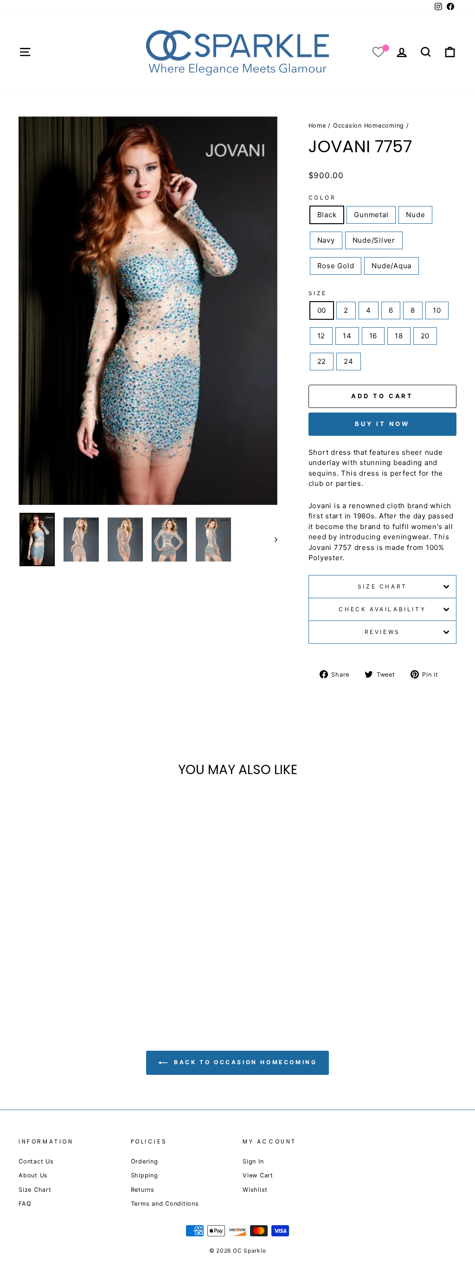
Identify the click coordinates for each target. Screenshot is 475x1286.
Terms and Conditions (165, 1203)
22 (322, 361)
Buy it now (382, 423)
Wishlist (255, 1189)
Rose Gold (335, 265)
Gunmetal (371, 214)
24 (348, 361)
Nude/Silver (374, 240)
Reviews (382, 631)
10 (437, 310)
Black (327, 214)
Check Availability (382, 609)
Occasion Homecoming (368, 125)
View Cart (258, 1175)
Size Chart (382, 586)
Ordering (144, 1161)
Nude (415, 214)
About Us (33, 1175)
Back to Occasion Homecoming (244, 1062)
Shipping (144, 1175)
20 (425, 335)
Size (317, 293)
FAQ (25, 1203)
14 (347, 335)
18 (399, 335)
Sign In (253, 1161)
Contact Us (36, 1161)
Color (322, 197)
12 (321, 335)
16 (373, 335)
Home (317, 125)
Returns (142, 1189)
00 (322, 310)
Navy (326, 240)
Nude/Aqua (391, 265)
